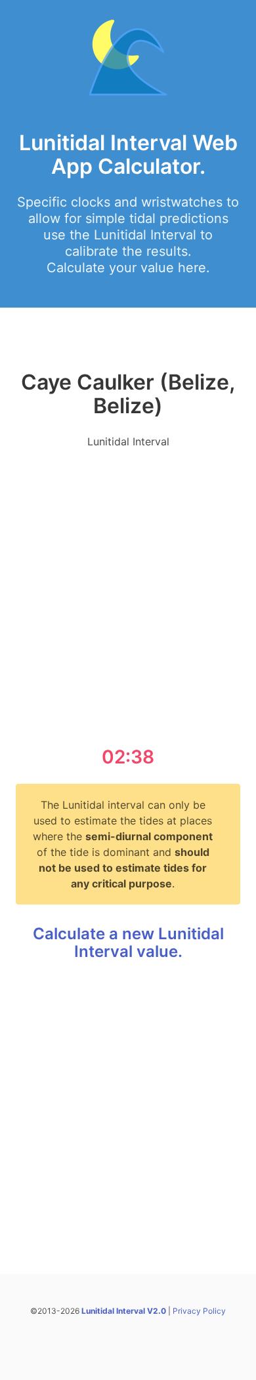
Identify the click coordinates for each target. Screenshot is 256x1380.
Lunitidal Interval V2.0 (123, 1311)
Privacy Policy (199, 1311)
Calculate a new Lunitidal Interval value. (128, 942)
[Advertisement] (128, 588)
